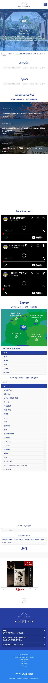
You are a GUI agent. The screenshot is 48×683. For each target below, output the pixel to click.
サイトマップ (24, 666)
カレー (10, 542)
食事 (43, 539)
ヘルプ (24, 661)
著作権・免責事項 (24, 659)
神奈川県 (5, 539)
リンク (24, 668)
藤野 (11, 539)
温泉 (32, 539)
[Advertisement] (24, 180)
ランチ (16, 539)
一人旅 (27, 539)
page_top (24, 601)
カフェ (21, 539)
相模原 (37, 539)
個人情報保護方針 (24, 654)
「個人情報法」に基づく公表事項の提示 (24, 657)
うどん (4, 542)
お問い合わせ (24, 663)
